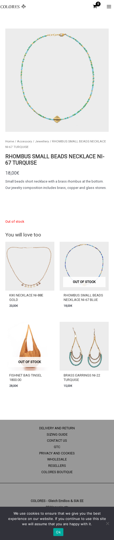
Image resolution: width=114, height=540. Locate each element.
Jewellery (42, 141)
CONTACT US (57, 441)
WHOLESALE (57, 459)
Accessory (24, 141)
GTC (57, 447)
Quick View (29, 287)
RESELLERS (57, 466)
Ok (58, 532)
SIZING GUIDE (57, 434)
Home (9, 141)
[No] (107, 523)
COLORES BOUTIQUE (57, 472)
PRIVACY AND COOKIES (57, 453)
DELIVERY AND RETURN (57, 428)
